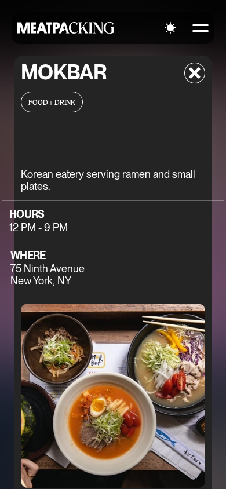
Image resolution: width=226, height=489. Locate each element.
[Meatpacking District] (66, 28)
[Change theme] (170, 27)
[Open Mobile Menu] (200, 28)
